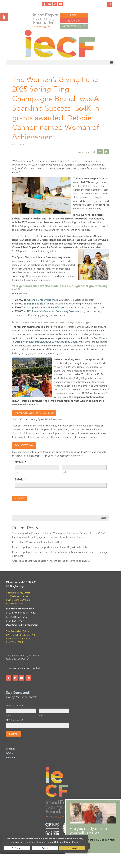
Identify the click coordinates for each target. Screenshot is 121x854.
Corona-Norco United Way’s (42, 299)
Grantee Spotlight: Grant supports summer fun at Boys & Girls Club (49, 547)
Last (64, 472)
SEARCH (10, 749)
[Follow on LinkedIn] (15, 678)
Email (20, 479)
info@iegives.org (15, 586)
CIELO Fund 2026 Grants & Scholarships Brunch (38, 542)
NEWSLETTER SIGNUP (73, 26)
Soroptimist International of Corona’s (47, 307)
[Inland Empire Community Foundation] (59, 57)
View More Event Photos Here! (34, 412)
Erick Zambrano (53, 419)
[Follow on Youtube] (21, 678)
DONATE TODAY (24, 445)
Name (20, 462)
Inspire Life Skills (36, 303)
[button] (4, 17)
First (17, 472)
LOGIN (73, 15)
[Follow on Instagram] (28, 678)
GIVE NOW (74, 20)
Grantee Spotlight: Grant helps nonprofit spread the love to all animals (51, 560)
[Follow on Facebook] (8, 678)
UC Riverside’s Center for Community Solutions (53, 311)
